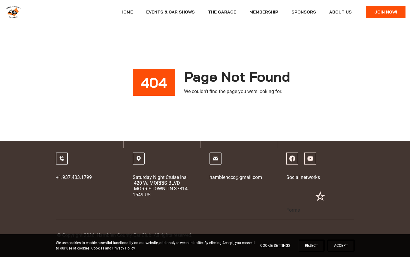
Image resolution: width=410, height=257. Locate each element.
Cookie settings (275, 245)
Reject (311, 245)
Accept (341, 245)
